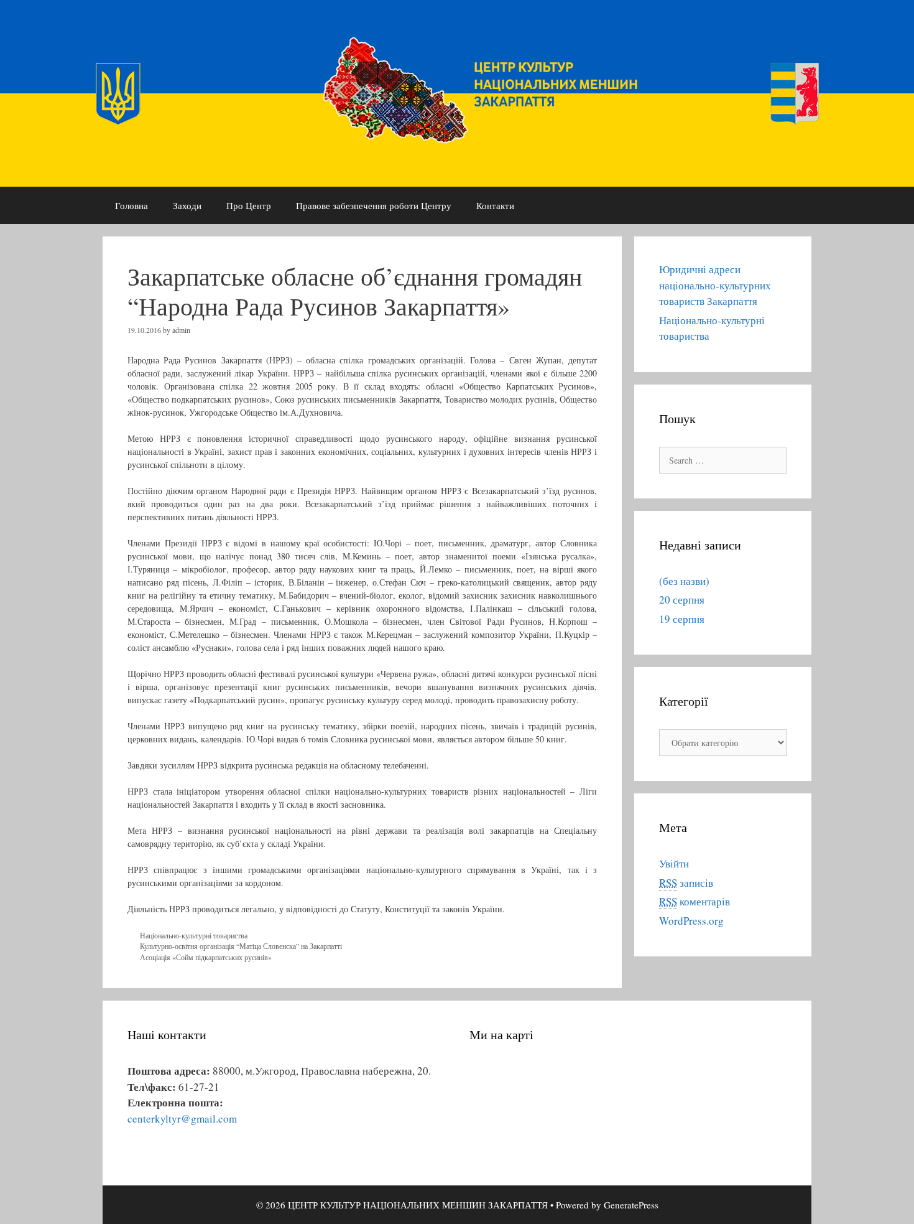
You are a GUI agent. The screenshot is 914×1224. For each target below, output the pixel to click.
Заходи (187, 205)
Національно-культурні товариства (193, 935)
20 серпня (681, 599)
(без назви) (684, 581)
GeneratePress (631, 1204)
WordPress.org (691, 920)
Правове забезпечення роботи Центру (373, 205)
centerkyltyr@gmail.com (182, 1118)
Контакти (495, 205)
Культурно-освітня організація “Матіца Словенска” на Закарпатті (241, 946)
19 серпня (681, 619)
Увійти (674, 863)
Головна (131, 205)
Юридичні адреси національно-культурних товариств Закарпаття (715, 285)
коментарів (694, 901)
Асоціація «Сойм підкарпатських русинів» (206, 957)
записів (686, 883)
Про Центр (248, 205)
